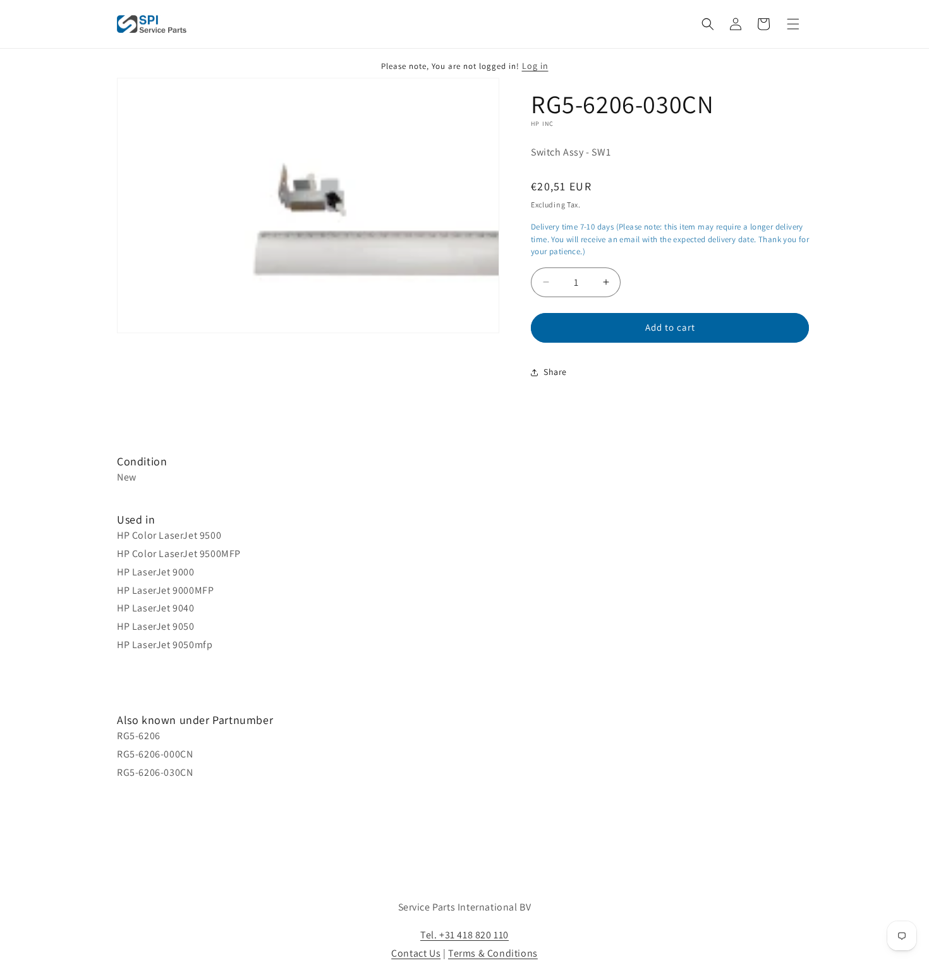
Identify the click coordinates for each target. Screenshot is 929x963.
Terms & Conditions (493, 953)
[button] (708, 24)
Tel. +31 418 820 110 (464, 935)
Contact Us (415, 953)
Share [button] (555, 371)
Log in (535, 65)
